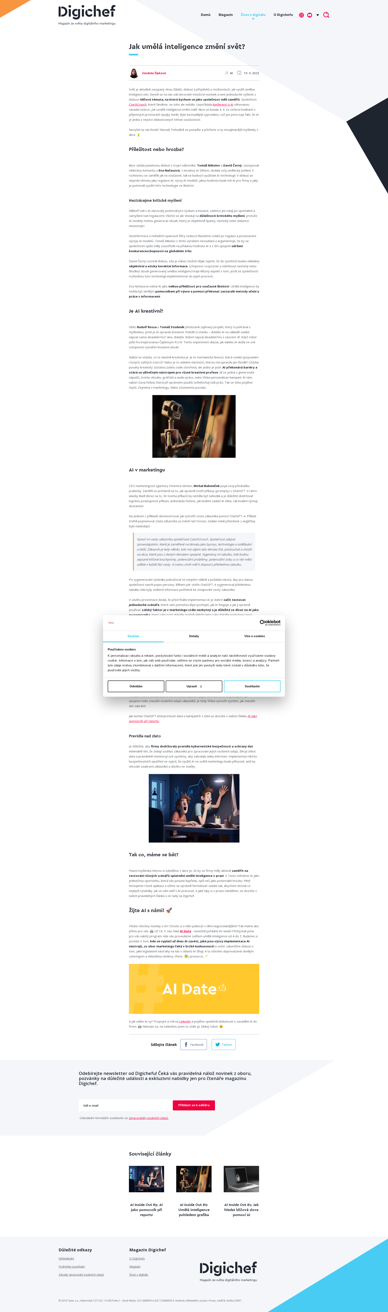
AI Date (185, 931)
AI (231, 73)
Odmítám (136, 686)
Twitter (227, 1045)
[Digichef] (87, 15)
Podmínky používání (72, 1266)
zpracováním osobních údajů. (149, 1118)
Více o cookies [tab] (254, 636)
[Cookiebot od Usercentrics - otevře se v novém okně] (262, 623)
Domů (206, 14)
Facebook (196, 1045)
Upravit (192, 686)
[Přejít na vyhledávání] (326, 15)
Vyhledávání (66, 1258)
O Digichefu (283, 14)
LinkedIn (185, 1021)
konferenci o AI (223, 104)
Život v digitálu (253, 14)
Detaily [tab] (194, 636)
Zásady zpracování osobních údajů (81, 1275)
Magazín (226, 14)
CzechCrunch (138, 104)
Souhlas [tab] (133, 636)
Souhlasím (252, 686)
